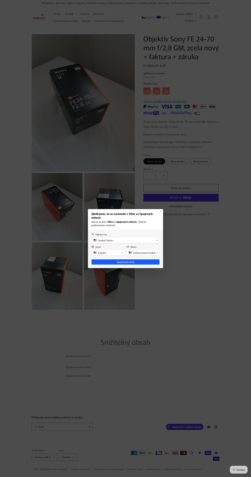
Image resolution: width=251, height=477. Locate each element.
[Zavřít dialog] (160, 212)
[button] (125, 240)
